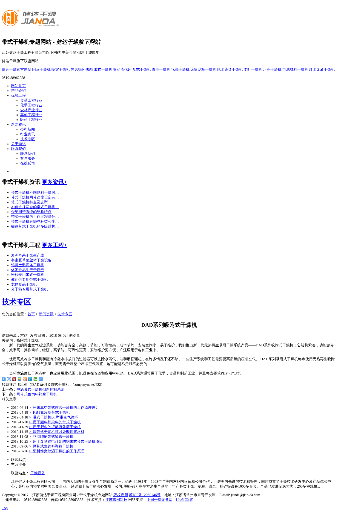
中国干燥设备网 (159, 500)
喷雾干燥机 (61, 69)
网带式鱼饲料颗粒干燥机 (37, 394)
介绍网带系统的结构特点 (31, 212)
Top (5, 508)
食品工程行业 (31, 100)
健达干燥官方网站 (16, 69)
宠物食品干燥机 (24, 284)
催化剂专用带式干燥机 (29, 279)
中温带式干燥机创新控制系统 (40, 389)
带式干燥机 (103, 69)
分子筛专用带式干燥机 (29, 289)
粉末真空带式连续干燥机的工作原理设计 (64, 408)
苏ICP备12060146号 (144, 495)
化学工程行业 (31, 105)
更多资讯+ (54, 182)
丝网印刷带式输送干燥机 (51, 437)
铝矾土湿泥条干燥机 (27, 265)
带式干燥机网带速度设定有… (35, 197)
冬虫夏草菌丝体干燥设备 (31, 260)
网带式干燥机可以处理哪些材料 (56, 432)
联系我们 (18, 149)
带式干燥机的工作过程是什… (35, 217)
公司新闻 (27, 129)
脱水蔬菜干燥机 (230, 69)
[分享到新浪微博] (25, 379)
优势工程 (18, 95)
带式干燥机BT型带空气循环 (53, 417)
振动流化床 (122, 69)
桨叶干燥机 (253, 69)
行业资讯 (27, 134)
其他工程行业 (31, 115)
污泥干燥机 (272, 69)
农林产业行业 (31, 110)
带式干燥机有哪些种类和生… (35, 221)
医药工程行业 (31, 120)
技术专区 (27, 139)
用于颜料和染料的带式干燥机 (55, 422)
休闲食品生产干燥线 (27, 270)
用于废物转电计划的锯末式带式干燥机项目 (66, 441)
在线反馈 (27, 163)
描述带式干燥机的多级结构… (35, 226)
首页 (31, 314)
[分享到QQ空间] (20, 379)
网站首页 (18, 86)
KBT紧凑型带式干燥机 (49, 412)
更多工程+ (54, 245)
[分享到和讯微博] (14, 379)
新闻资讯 (18, 124)
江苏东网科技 (116, 500)
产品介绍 (18, 91)
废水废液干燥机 (322, 69)
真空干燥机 (161, 69)
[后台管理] (184, 500)
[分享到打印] (41, 379)
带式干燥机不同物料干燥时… (35, 192)
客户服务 (27, 158)
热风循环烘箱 (82, 69)
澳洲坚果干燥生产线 (27, 255)
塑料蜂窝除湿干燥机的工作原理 (56, 451)
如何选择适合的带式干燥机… (35, 207)
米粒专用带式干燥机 (27, 275)
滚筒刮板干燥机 (203, 69)
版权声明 (120, 495)
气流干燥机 (180, 69)
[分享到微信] (35, 379)
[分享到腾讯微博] (30, 379)
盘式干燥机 (141, 69)
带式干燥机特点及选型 (29, 202)
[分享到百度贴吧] (9, 379)
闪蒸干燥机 (41, 69)
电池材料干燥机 (295, 69)
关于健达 (18, 144)
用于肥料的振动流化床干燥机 (55, 427)
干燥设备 (37, 473)
